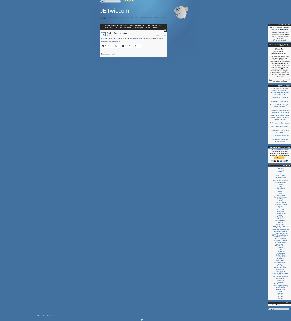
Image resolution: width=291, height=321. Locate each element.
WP (38, 315)
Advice (280, 172)
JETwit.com (114, 10)
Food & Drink (280, 210)
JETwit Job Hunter (280, 246)
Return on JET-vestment (280, 98)
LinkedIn (286, 36)
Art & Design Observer (280, 181)
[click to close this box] (269, 25)
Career (280, 193)
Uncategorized (280, 289)
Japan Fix (280, 222)
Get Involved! (122, 25)
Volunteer (280, 293)
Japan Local (280, 224)
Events (280, 206)
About (113, 25)
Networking (280, 266)
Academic (280, 168)
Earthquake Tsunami (280, 204)
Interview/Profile (280, 220)
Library (131, 25)
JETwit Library (280, 248)
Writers (280, 298)
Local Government (280, 262)
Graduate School (280, 213)
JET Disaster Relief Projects (280, 123)
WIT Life (280, 297)
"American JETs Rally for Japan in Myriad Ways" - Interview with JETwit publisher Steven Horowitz (280, 91)
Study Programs (138, 28)
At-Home (280, 184)
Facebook (280, 36)
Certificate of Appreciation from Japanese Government (280, 111)
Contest (280, 200)
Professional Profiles (142, 25)
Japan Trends (280, 228)
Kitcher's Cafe (280, 255)
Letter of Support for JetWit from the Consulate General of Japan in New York (279, 117)
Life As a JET (280, 258)
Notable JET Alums (280, 268)
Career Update (280, 195)
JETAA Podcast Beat (280, 240)
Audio (280, 186)
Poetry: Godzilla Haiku (117, 33)
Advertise (127, 28)
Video (280, 291)
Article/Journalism (280, 182)
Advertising (280, 170)
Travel (148, 28)
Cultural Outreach (280, 202)
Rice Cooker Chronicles (280, 277)
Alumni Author (280, 175)
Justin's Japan (280, 253)
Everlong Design (49, 315)
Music (280, 264)
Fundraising (280, 211)
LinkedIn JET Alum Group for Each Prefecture (280, 105)
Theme (41, 315)
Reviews (280, 275)
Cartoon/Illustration (280, 197)
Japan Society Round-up (280, 226)
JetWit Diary (280, 244)
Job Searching (157, 25)
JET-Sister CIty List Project (279, 136)
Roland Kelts (280, 278)
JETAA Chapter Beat (280, 237)
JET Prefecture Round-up (280, 235)
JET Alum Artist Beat (280, 231)
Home (107, 25)
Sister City (280, 280)
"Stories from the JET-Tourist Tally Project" (280, 131)
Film (280, 208)
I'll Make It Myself (280, 217)
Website (280, 295)
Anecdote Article (280, 177)
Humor (110, 35)
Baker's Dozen (280, 188)
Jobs (280, 249)
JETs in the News (280, 242)
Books (280, 192)
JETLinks (119, 28)
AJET (280, 173)
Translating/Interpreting (280, 286)
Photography (280, 269)
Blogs (280, 190)
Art (280, 179)
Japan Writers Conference (280, 230)
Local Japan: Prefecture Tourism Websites (280, 140)
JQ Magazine (280, 251)
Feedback (155, 28)
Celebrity (280, 199)
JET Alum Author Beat (280, 233)
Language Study (280, 257)
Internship (280, 219)
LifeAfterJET (280, 260)
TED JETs (280, 282)
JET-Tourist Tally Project (280, 126)
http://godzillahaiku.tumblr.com (110, 42)
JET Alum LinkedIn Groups (279, 101)
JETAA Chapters (280, 239)
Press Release (280, 271)
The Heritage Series (280, 284)
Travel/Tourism (280, 287)
